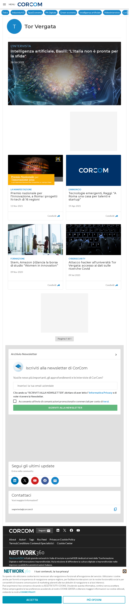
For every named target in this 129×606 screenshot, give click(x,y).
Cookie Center (65, 543)
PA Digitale (50, 12)
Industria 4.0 (18, 12)
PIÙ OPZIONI (94, 600)
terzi (106, 401)
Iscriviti (65, 407)
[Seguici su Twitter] (25, 480)
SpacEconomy (35, 12)
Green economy (68, 12)
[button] (9, 4)
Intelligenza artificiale (90, 12)
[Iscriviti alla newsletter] (55, 480)
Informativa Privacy (101, 392)
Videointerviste (112, 12)
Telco (5, 12)
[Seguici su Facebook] (45, 480)
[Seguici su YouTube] (35, 480)
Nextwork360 (16, 558)
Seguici (43, 530)
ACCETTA (32, 600)
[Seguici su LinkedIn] (15, 480)
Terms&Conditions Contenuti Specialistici (31, 543)
